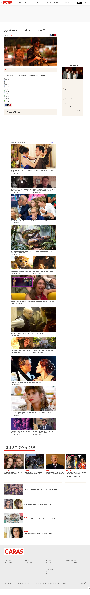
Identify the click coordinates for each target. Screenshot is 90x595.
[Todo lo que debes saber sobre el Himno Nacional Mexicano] (13, 518)
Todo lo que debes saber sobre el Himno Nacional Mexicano (41, 519)
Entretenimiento (41, 2)
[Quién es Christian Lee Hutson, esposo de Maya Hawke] (14, 461)
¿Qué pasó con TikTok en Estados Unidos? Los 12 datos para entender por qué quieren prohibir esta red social (76, 474)
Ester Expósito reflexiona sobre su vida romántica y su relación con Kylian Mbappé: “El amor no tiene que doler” (73, 105)
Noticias (6, 26)
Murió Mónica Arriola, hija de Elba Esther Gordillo (38, 533)
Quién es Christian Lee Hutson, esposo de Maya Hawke (13, 472)
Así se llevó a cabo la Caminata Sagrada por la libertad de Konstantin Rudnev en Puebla (33, 473)
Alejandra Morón (13, 35)
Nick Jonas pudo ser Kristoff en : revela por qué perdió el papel (72, 88)
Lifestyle (21, 2)
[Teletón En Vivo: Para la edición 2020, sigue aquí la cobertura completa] (13, 489)
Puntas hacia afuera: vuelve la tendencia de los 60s (38, 504)
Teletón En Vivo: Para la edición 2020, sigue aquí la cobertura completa (41, 490)
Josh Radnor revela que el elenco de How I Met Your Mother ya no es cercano (73, 82)
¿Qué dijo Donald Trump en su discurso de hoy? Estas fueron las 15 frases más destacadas (55, 473)
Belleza (33, 2)
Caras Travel (67, 2)
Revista (79, 2)
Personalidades (57, 2)
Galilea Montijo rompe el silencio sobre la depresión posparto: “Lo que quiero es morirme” (72, 112)
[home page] (7, 2)
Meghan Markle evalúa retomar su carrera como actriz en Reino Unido (73, 99)
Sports (49, 2)
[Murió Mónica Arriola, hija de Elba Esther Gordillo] (13, 532)
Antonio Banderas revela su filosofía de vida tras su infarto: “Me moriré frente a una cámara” (73, 94)
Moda (26, 2)
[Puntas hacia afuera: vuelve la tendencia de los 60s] (13, 504)
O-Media (48, 558)
